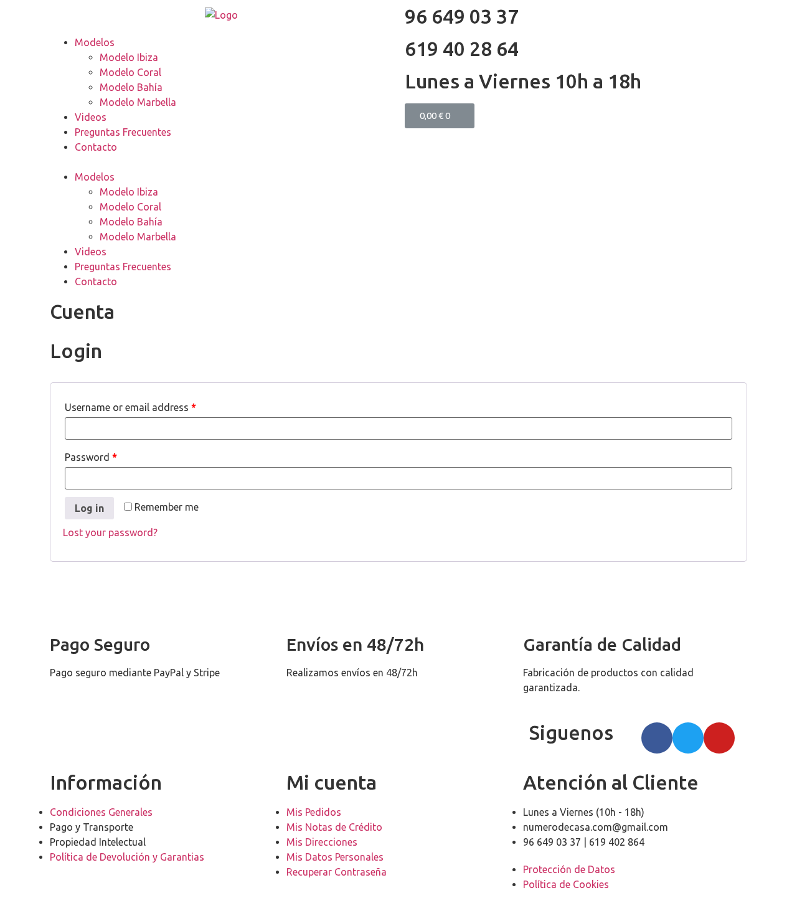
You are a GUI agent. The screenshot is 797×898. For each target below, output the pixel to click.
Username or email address (130, 407)
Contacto (96, 147)
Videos (90, 117)
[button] (221, 161)
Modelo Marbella (138, 102)
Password (91, 457)
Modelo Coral (130, 72)
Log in (89, 508)
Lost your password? (110, 532)
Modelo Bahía (131, 87)
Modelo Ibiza (129, 57)
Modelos (95, 42)
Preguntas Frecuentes (123, 132)
